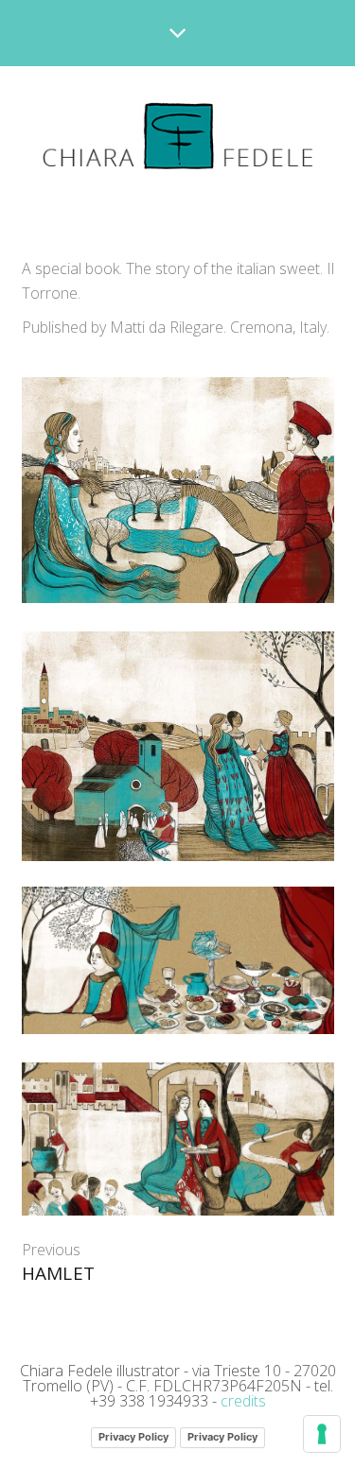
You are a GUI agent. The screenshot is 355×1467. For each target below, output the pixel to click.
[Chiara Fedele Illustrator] (177, 137)
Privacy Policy (133, 1436)
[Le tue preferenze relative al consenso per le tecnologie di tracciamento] (322, 1434)
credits (243, 1400)
